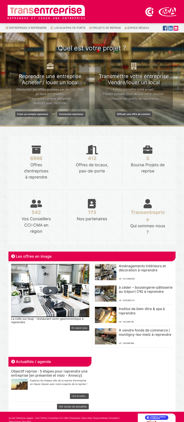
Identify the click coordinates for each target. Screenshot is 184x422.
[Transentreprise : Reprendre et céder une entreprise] (46, 11)
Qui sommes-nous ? (147, 221)
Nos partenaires (92, 215)
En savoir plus (79, 327)
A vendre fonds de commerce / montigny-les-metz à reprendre (145, 332)
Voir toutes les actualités (73, 406)
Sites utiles (87, 418)
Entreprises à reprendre (27, 28)
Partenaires (75, 418)
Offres (44, 418)
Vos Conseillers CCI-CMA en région (36, 221)
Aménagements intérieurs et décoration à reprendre (142, 268)
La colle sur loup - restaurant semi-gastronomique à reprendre (47, 320)
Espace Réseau (138, 28)
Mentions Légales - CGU (28, 418)
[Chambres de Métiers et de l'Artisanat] (167, 11)
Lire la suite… (79, 395)
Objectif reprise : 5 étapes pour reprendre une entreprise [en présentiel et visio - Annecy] (49, 373)
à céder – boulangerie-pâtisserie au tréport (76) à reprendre (145, 289)
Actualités (114, 418)
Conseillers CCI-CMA (58, 418)
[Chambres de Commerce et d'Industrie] (149, 11)
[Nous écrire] (176, 29)
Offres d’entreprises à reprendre (36, 167)
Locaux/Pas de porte (70, 28)
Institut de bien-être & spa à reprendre (142, 311)
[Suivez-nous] (165, 29)
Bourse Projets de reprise (148, 164)
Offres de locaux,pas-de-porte (92, 164)
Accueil (12, 418)
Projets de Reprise (106, 28)
